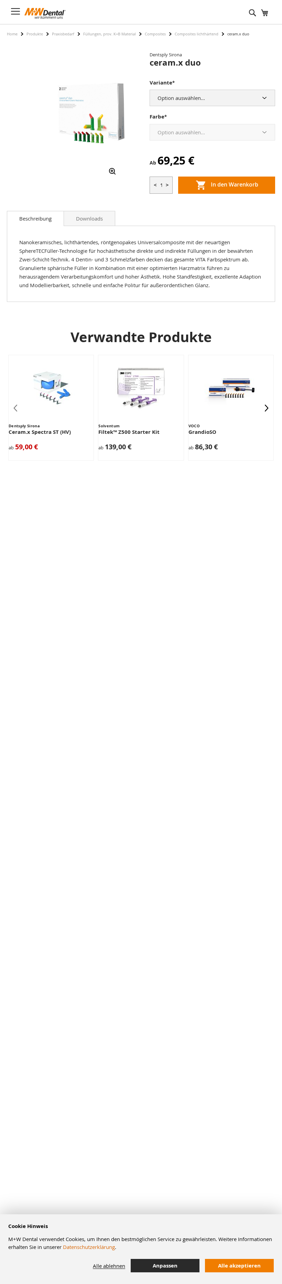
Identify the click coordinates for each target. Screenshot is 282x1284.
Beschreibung (35, 218)
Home (12, 33)
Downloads (89, 218)
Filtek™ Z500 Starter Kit (129, 432)
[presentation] (266, 407)
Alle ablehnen (109, 1265)
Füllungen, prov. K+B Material (109, 33)
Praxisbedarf (63, 33)
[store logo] (45, 13)
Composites (155, 33)
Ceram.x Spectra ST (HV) (40, 432)
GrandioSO (202, 432)
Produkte (34, 33)
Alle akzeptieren (239, 1265)
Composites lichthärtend (196, 33)
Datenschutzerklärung (89, 1246)
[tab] (35, 218)
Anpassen (165, 1265)
